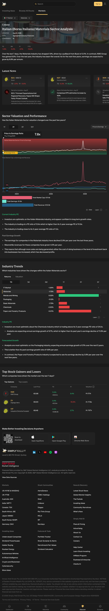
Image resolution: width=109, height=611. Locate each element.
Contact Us (77, 537)
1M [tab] (28, 282)
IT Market (6, 25)
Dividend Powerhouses (11, 541)
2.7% (72, 410)
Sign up (98, 4)
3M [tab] (46, 282)
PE (87, 402)
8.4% (72, 394)
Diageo (40, 507)
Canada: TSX (7, 507)
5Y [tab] (23, 127)
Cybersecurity (7, 566)
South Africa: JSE (9, 512)
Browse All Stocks (26, 11)
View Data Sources (9, 477)
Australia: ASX (7, 499)
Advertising (77, 528)
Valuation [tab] (19, 277)
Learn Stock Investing (81, 551)
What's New (78, 512)
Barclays (41, 524)
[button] (7, 97)
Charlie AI (77, 564)
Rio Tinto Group (44, 512)
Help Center (78, 547)
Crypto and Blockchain (11, 562)
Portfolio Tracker (44, 537)
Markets (41, 11)
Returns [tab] (7, 277)
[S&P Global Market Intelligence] (10, 464)
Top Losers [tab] (23, 382)
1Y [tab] (4, 127)
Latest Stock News (80, 491)
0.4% (54, 402)
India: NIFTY (6, 503)
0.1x (88, 393)
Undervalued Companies (11, 537)
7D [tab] (11, 282)
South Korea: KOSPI (9, 520)
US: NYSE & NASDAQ (10, 491)
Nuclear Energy (8, 549)
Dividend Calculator (45, 549)
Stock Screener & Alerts (47, 541)
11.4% (55, 393)
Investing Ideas (8, 11)
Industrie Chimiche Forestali (20, 411)
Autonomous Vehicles (10, 553)
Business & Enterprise (81, 560)
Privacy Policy (25, 600)
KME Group (14, 394)
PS (87, 393)
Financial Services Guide (50, 600)
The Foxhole (78, 499)
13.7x (89, 410)
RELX (40, 516)
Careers (76, 541)
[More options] (41, 78)
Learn (97, 210)
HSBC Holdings (44, 495)
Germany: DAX (8, 524)
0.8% (55, 410)
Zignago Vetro (15, 403)
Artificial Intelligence (10, 558)
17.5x (89, 402)
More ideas (6, 570)
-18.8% (72, 402)
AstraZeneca (43, 491)
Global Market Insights (82, 495)
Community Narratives (82, 507)
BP (39, 520)
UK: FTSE (5, 495)
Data (90, 210)
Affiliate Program (80, 556)
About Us (77, 532)
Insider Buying (7, 545)
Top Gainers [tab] (9, 382)
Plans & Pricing (79, 524)
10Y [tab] (32, 127)
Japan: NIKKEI (7, 516)
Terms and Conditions (10, 600)
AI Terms (35, 600)
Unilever (41, 503)
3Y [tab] (13, 127)
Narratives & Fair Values (47, 545)
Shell (39, 499)
